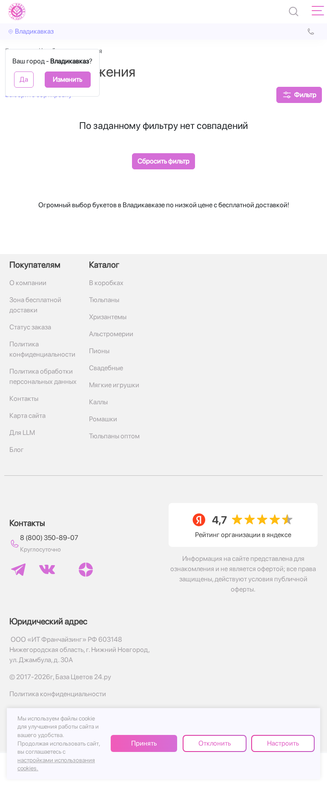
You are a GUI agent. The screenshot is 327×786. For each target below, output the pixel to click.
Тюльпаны (104, 300)
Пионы (99, 351)
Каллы (98, 402)
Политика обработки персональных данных (43, 376)
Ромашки (103, 419)
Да (24, 79)
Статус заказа (30, 327)
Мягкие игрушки (114, 385)
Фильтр (305, 95)
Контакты (23, 398)
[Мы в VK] (47, 569)
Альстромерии (111, 334)
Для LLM (22, 433)
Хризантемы (107, 317)
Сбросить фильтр (163, 161)
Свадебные (106, 368)
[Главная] (17, 11)
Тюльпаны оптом (114, 436)
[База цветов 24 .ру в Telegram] (18, 569)
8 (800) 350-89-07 (49, 538)
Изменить (67, 79)
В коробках (106, 283)
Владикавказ (34, 31)
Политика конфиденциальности (42, 349)
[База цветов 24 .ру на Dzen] (86, 569)
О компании (27, 283)
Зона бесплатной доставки (35, 305)
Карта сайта (27, 416)
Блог (16, 450)
